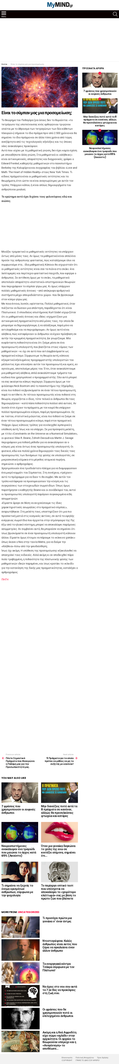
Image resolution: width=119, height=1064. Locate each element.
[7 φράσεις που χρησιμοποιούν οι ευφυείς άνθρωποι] (19, 792)
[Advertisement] (59, 40)
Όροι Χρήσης (102, 1057)
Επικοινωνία (67, 1057)
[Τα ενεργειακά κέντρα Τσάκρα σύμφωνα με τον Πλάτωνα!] (20, 973)
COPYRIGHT (67, 1060)
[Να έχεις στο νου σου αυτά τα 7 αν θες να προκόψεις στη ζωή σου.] (20, 995)
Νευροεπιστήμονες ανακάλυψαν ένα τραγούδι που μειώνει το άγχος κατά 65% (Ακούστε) (18, 851)
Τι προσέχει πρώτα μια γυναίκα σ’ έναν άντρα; (57, 919)
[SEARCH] (115, 14)
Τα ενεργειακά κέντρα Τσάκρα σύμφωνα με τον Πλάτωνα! (58, 967)
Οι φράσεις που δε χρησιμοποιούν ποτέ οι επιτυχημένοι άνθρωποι (58, 1012)
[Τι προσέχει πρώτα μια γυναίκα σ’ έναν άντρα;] (20, 927)
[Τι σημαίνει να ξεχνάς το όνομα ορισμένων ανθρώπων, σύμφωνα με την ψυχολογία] (19, 872)
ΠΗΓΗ (5, 579)
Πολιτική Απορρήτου (85, 1057)
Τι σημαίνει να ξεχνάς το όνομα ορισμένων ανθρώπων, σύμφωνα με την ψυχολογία (17, 890)
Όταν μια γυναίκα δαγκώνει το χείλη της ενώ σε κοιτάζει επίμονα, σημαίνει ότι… (58, 851)
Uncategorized (28, 912)
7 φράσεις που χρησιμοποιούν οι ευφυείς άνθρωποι (18, 809)
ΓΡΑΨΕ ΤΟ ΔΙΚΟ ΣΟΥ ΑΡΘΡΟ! (88, 1060)
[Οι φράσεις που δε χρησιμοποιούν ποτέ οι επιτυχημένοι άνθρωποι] (20, 1018)
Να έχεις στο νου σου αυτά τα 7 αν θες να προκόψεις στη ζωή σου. (60, 990)
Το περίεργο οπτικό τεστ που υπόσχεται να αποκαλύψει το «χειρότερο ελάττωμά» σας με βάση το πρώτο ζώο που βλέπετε (58, 892)
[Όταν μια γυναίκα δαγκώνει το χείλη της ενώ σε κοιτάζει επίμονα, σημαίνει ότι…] (59, 832)
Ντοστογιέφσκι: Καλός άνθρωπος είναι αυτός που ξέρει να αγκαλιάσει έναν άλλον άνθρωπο (60, 946)
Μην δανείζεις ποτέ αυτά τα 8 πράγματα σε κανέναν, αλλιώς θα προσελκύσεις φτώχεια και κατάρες (59, 811)
